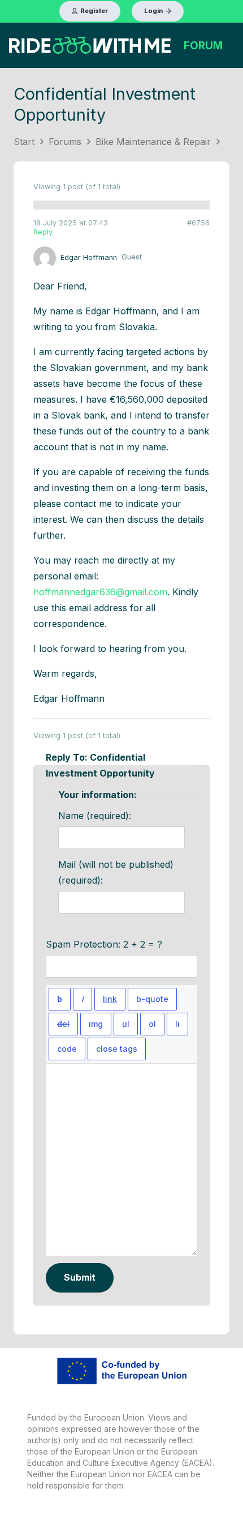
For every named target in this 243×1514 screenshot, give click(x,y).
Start (24, 141)
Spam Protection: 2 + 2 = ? (104, 944)
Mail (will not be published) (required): (115, 872)
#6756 (198, 223)
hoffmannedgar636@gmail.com (100, 592)
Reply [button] (43, 232)
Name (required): (94, 815)
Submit (80, 1277)
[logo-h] (90, 45)
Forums (65, 141)
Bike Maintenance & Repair (153, 141)
